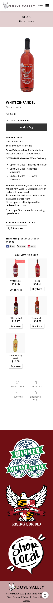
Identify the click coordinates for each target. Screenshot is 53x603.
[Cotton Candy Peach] (15, 343)
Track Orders (35, 386)
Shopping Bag (35, 398)
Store (9, 107)
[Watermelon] (37, 305)
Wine (18, 107)
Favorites (18, 396)
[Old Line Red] (15, 305)
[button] (16, 228)
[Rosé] (37, 268)
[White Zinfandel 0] (26, 65)
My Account (17, 386)
